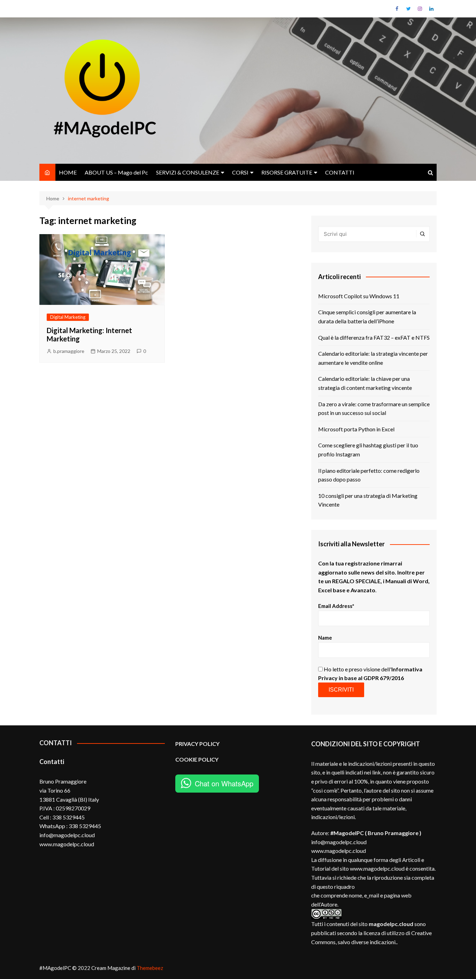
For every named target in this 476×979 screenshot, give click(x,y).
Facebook (397, 8)
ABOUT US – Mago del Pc (116, 172)
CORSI (240, 172)
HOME (68, 172)
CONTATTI (339, 172)
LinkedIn (431, 8)
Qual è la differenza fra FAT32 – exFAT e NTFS (374, 337)
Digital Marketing (67, 317)
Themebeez (150, 968)
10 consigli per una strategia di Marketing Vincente (367, 500)
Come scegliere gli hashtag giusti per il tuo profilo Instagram (368, 449)
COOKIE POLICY (197, 759)
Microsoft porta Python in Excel (356, 429)
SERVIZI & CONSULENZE (187, 172)
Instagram (420, 8)
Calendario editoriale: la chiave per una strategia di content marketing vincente (365, 383)
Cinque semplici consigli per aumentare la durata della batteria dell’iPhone (367, 316)
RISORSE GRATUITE (286, 172)
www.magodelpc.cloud (338, 850)
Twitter (408, 8)
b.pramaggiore (68, 351)
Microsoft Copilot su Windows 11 (358, 296)
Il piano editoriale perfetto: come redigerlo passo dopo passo (369, 475)
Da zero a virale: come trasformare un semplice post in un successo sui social (374, 408)
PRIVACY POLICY (197, 743)
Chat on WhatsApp (224, 783)
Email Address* (336, 606)
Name (325, 637)
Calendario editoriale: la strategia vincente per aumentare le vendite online (373, 358)
